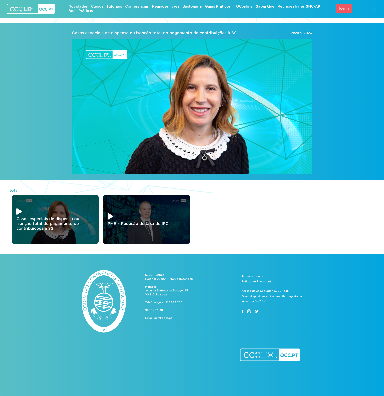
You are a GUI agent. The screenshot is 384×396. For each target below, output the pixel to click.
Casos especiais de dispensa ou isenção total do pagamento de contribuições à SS (154, 33)
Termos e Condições (255, 276)
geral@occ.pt (163, 318)
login (344, 9)
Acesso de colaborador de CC (265, 291)
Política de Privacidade (257, 281)
